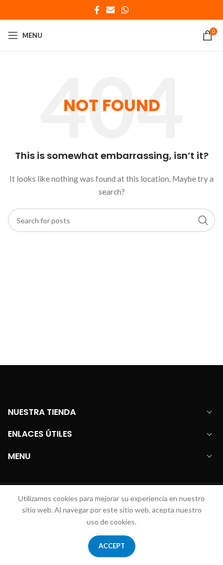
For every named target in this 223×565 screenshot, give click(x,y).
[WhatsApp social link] (125, 10)
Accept (112, 546)
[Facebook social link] (97, 10)
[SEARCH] (203, 220)
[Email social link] (110, 10)
